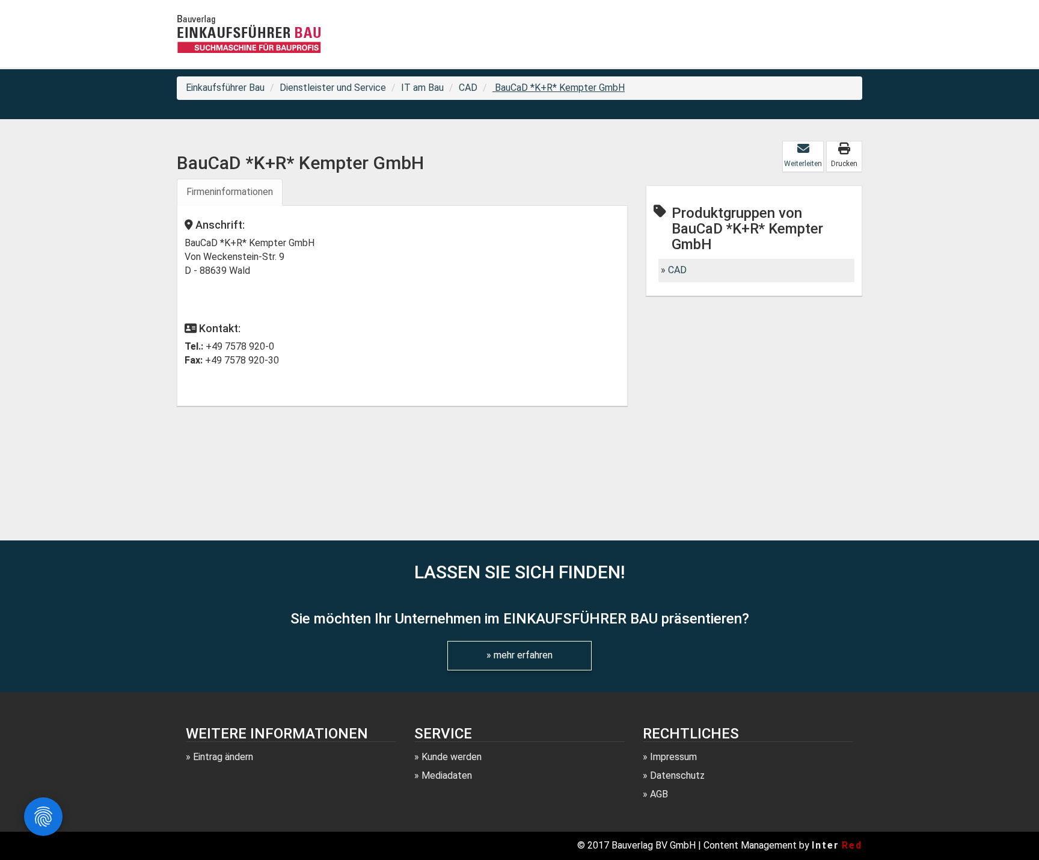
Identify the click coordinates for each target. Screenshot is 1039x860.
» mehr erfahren (519, 655)
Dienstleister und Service (333, 87)
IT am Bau (422, 87)
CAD (468, 87)
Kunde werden (451, 757)
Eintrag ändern (223, 757)
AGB (659, 794)
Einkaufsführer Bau (225, 87)
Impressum (673, 757)
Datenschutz (677, 775)
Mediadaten (446, 775)
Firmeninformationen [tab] (229, 191)
